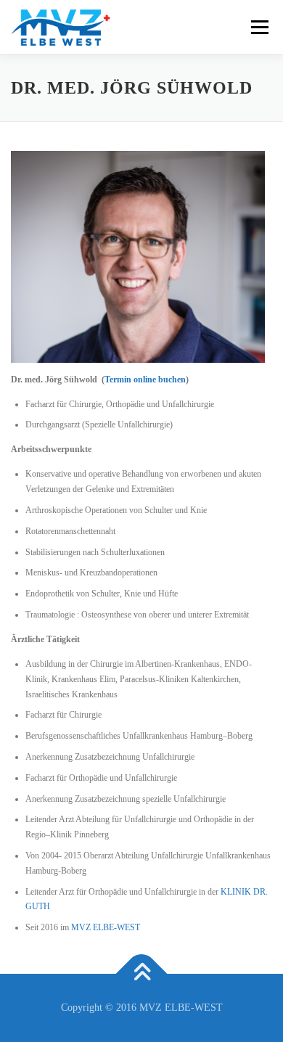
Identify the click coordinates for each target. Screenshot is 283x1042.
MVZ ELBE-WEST (105, 927)
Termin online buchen (145, 379)
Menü (257, 27)
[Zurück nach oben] (142, 974)
